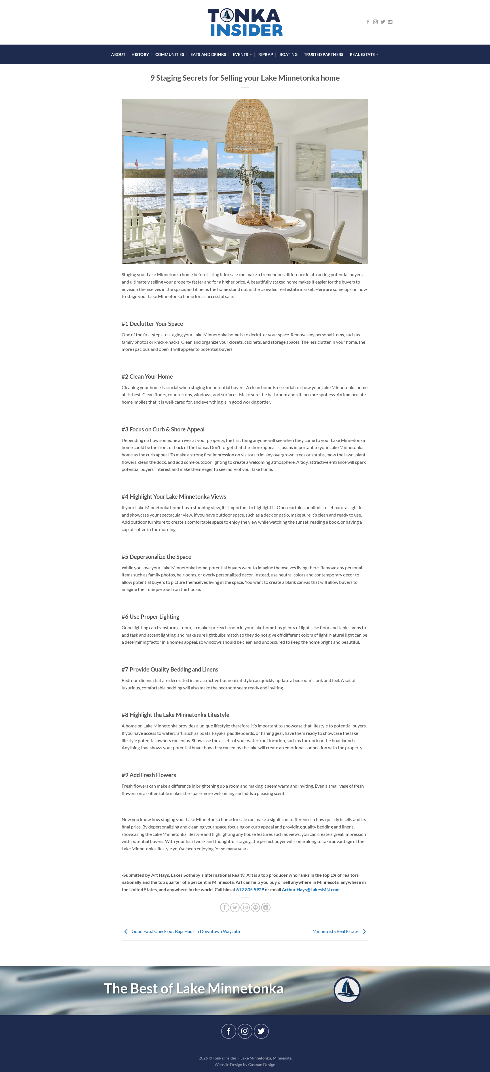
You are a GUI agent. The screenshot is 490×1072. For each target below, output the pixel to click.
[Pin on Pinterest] (255, 907)
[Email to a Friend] (245, 907)
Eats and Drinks (208, 54)
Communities (169, 54)
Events (240, 54)
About (118, 54)
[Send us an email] (390, 22)
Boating (289, 54)
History (140, 54)
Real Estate (362, 54)
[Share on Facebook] (224, 907)
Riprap (265, 54)
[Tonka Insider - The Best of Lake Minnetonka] (245, 22)
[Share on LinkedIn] (266, 907)
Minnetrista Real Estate (335, 931)
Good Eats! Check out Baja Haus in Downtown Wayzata (185, 931)
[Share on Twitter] (235, 907)
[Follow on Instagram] (375, 22)
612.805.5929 (250, 889)
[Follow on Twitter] (383, 22)
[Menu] (99, 22)
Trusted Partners (324, 54)
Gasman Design (261, 1064)
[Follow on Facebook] (368, 22)
